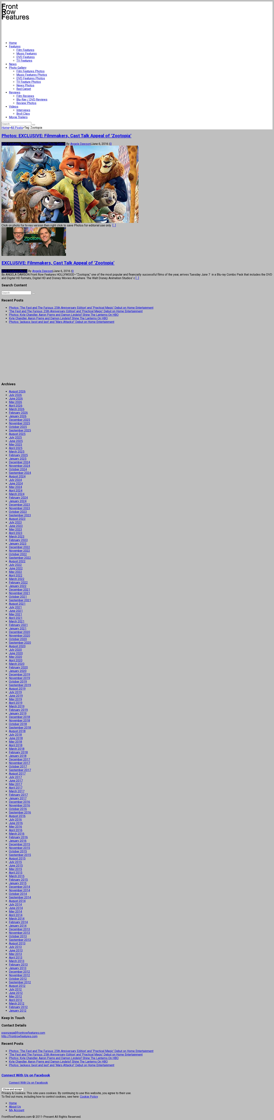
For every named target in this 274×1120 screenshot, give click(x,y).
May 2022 (15, 572)
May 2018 (15, 742)
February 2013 (18, 964)
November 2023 (19, 508)
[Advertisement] (69, 29)
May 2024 (15, 487)
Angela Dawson (80, 144)
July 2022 (15, 565)
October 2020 (18, 639)
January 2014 (17, 925)
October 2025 (18, 427)
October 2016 (18, 809)
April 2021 (15, 618)
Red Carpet (23, 89)
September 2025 (20, 430)
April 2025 (15, 448)
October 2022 (18, 554)
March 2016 (16, 833)
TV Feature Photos (28, 82)
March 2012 (16, 1003)
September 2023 (20, 515)
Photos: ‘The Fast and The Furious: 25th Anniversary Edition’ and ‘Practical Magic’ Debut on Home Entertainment (81, 307)
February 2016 (18, 837)
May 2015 (15, 869)
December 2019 (19, 674)
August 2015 (17, 858)
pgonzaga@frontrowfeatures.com (23, 1033)
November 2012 (19, 975)
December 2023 (19, 504)
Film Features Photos (30, 71)
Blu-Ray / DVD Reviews (31, 99)
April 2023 (15, 533)
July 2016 (15, 819)
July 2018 (15, 734)
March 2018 (16, 749)
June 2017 (16, 780)
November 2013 (19, 933)
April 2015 (15, 872)
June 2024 (16, 483)
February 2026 (18, 412)
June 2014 (16, 908)
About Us (15, 1106)
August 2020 (17, 646)
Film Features (25, 50)
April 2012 (15, 1000)
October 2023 (18, 512)
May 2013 (15, 954)
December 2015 (19, 844)
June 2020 (16, 653)
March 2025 (16, 451)
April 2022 (15, 575)
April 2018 (15, 745)
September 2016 (20, 812)
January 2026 (17, 416)
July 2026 (15, 395)
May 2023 (15, 529)
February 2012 (18, 1007)
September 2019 (20, 685)
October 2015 (18, 851)
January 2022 (17, 586)
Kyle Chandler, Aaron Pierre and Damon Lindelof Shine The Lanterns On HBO (58, 318)
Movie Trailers (18, 117)
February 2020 (18, 667)
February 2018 (18, 752)
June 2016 (16, 823)
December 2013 (19, 929)
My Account (16, 1110)
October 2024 (18, 469)
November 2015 (19, 848)
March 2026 (16, 409)
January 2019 (17, 713)
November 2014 (19, 890)
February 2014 (18, 922)
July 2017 (15, 777)
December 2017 (19, 759)
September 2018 (20, 727)
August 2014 (17, 901)
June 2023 (16, 526)
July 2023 (15, 522)
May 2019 (15, 699)
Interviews (23, 110)
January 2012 (17, 1010)
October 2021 (18, 596)
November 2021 (19, 593)
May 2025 (15, 444)
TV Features (24, 60)
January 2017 (17, 798)
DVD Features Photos (30, 78)
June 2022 (16, 568)
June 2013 (16, 950)
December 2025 (19, 420)
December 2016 (19, 802)
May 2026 (15, 402)
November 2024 (19, 466)
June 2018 (16, 738)
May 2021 (15, 614)
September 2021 (20, 600)
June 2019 (16, 696)
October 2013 (18, 936)
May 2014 (15, 911)
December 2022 (19, 547)
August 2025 (17, 434)
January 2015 (17, 883)
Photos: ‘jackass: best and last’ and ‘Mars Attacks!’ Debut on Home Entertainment (61, 322)
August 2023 (17, 519)
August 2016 (17, 816)
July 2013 (15, 947)
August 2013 (17, 943)
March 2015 (16, 876)
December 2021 (19, 589)
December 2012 (19, 971)
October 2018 (18, 724)
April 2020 (15, 660)
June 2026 (16, 398)
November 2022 (19, 550)
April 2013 (15, 957)
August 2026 (17, 391)
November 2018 (19, 720)
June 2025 (16, 441)
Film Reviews (25, 96)
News (13, 64)
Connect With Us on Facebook (25, 1075)
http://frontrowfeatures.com (19, 1036)
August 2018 (17, 731)
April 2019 (15, 703)
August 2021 (17, 604)
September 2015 (20, 855)
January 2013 (17, 968)
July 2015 (15, 862)
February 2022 (18, 582)
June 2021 (16, 611)
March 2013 (16, 961)
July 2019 (15, 692)
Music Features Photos (31, 75)
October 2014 (18, 894)
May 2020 (15, 657)
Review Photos (26, 103)
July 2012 (15, 989)
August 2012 (17, 986)
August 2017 (17, 773)
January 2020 (17, 671)
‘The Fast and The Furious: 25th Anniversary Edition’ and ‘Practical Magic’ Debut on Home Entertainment (76, 311)
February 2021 (18, 625)
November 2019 (19, 678)
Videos (13, 106)
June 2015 (16, 865)
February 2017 (18, 795)
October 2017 (18, 766)
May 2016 (15, 826)
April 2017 (15, 787)
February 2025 (18, 455)
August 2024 (17, 476)
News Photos (25, 85)
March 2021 (16, 621)
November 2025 (19, 423)
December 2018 (19, 717)
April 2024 (15, 490)
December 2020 (19, 632)
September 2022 (20, 558)
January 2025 (17, 458)
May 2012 (15, 996)
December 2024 (19, 462)
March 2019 (16, 706)
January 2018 (17, 756)
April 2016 (15, 830)
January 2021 (17, 628)
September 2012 (20, 982)
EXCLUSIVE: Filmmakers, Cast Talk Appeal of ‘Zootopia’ (57, 263)
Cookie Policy (89, 1096)
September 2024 (20, 473)
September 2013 (20, 940)
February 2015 (18, 879)
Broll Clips (23, 113)
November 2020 (19, 635)
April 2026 (15, 405)
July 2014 (15, 904)
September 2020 (20, 642)
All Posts (17, 127)
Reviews (14, 92)
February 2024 (18, 497)
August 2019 (17, 688)
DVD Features (25, 57)
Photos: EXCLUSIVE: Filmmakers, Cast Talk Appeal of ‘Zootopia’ (66, 135)
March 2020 (16, 664)
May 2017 (15, 784)
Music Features (26, 53)
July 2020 (15, 650)
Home (13, 43)
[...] (114, 225)
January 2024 (17, 501)
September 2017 (20, 770)
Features (15, 46)
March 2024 (16, 494)
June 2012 (16, 993)
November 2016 (19, 805)
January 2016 (17, 841)
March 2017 (16, 791)
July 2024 (15, 480)
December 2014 (19, 887)
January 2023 (17, 543)
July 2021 (15, 607)
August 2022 (17, 561)
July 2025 (15, 437)
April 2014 (15, 915)
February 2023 (18, 540)
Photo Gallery (17, 67)
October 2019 (18, 681)
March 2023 (16, 536)
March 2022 (16, 579)
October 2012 (18, 979)
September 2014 (20, 897)
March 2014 (16, 918)
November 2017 (19, 763)
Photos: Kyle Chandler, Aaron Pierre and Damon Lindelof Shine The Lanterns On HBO (64, 315)
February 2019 (18, 710)
